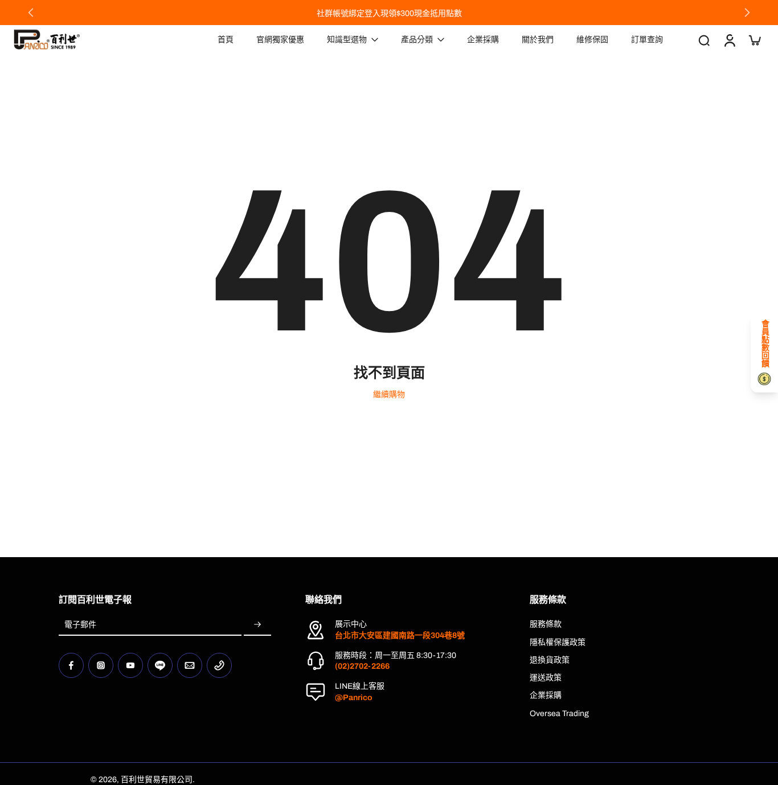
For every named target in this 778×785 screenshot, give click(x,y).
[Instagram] (100, 665)
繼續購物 (389, 394)
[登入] (729, 39)
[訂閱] (257, 624)
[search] (703, 39)
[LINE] (160, 665)
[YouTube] (130, 665)
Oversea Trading (559, 713)
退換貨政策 (550, 660)
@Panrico (353, 697)
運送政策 (546, 677)
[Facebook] (71, 665)
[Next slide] (747, 12)
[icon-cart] (754, 39)
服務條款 (546, 624)
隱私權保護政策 (557, 642)
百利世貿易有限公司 (157, 779)
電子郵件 (80, 624)
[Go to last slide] (31, 12)
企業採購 (546, 695)
